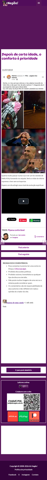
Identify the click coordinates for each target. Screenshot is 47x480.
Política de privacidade (23, 469)
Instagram (26, 475)
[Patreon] (34, 416)
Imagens (15, 237)
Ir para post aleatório (23, 370)
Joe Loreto (21, 235)
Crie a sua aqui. (20, 269)
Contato (35, 475)
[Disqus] (23, 327)
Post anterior (23, 247)
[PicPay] (23, 416)
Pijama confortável (16, 230)
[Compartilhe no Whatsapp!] (34, 220)
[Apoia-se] (13, 416)
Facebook (12, 475)
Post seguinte (23, 254)
